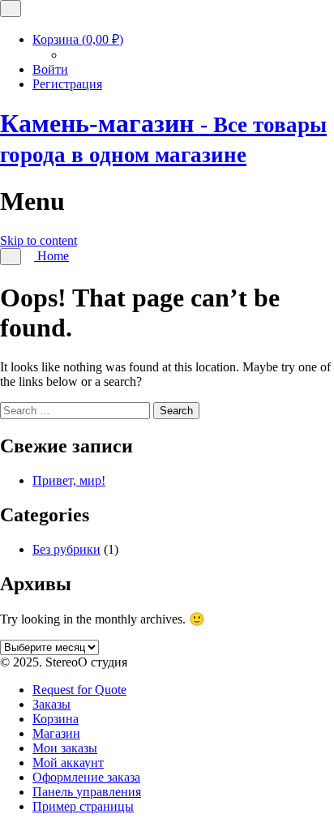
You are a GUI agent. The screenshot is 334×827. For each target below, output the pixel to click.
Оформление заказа (86, 777)
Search (176, 411)
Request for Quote (79, 689)
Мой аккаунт (68, 762)
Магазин (56, 733)
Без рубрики (66, 549)
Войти (50, 69)
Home (51, 256)
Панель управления (86, 792)
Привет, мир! (68, 480)
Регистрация (67, 84)
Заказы (51, 704)
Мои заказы (64, 748)
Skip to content (38, 240)
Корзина (77, 39)
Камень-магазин (163, 138)
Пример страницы (83, 806)
